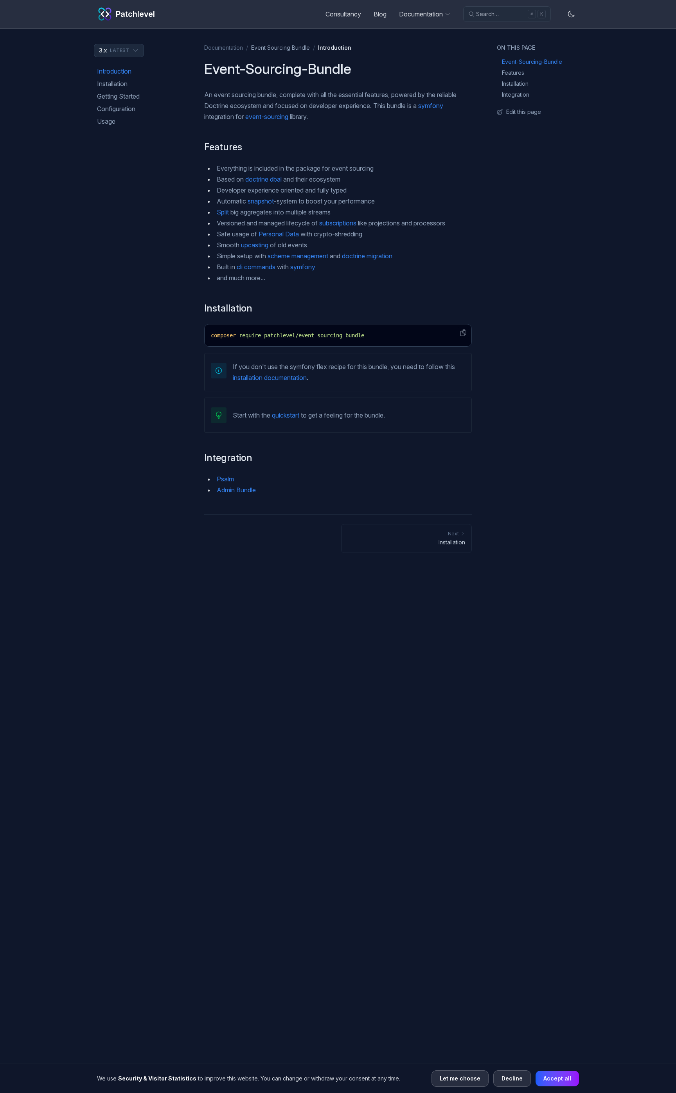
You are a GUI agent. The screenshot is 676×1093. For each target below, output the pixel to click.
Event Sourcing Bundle (280, 47)
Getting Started (118, 96)
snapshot (261, 201)
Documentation (421, 14)
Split (223, 212)
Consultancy (343, 14)
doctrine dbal (263, 179)
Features (513, 72)
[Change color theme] (571, 14)
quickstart (285, 415)
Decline (512, 1078)
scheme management (298, 256)
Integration (515, 94)
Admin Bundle (236, 490)
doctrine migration (367, 256)
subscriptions (337, 223)
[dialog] (338, 1078)
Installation (112, 84)
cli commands (256, 267)
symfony (430, 106)
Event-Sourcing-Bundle (532, 61)
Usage (106, 121)
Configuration (116, 109)
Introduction (114, 71)
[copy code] (463, 332)
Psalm (225, 479)
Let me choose (460, 1078)
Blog (380, 14)
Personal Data (279, 234)
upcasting (254, 245)
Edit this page (523, 111)
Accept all (557, 1078)
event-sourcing (266, 117)
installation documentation (270, 378)
